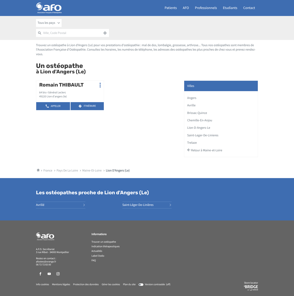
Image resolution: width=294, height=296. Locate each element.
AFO (186, 8)
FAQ (94, 260)
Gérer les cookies (111, 284)
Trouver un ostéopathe (104, 242)
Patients (171, 8)
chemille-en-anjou (199, 120)
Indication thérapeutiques (106, 246)
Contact (249, 8)
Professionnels (206, 8)
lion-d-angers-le (198, 128)
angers (191, 98)
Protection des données (86, 284)
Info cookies (42, 284)
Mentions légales (61, 284)
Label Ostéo (98, 256)
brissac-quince (197, 113)
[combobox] (49, 23)
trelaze (192, 143)
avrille (191, 105)
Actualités (97, 251)
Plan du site (129, 284)
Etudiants (230, 8)
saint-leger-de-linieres (202, 135)
